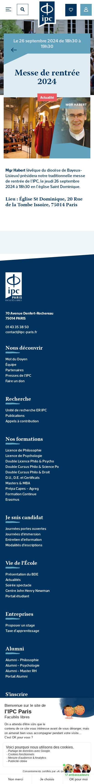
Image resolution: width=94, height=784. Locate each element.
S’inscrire (16, 694)
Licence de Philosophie (23, 450)
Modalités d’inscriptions (23, 545)
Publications (15, 415)
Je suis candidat (24, 517)
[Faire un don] (71, 10)
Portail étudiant (17, 596)
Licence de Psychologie (23, 456)
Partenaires (14, 370)
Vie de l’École (21, 563)
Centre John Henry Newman (27, 590)
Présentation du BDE (21, 574)
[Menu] (9, 9)
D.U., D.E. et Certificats (22, 477)
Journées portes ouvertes (25, 528)
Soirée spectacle (18, 585)
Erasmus (12, 499)
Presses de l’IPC (18, 375)
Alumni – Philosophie (22, 660)
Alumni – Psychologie (22, 665)
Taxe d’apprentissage (22, 631)
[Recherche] (22, 9)
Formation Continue (21, 494)
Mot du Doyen (16, 359)
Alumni (14, 649)
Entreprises (19, 614)
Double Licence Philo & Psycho (29, 461)
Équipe (10, 364)
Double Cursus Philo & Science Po (32, 466)
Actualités (13, 580)
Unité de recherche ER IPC (26, 410)
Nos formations (24, 439)
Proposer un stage (20, 625)
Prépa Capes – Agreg (22, 488)
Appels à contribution (22, 421)
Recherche (18, 399)
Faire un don (15, 381)
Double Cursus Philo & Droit (27, 472)
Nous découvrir (24, 348)
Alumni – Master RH (21, 671)
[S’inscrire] (86, 10)
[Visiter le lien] (47, 14)
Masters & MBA (17, 483)
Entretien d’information (23, 539)
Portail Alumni (16, 676)
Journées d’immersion (23, 534)
